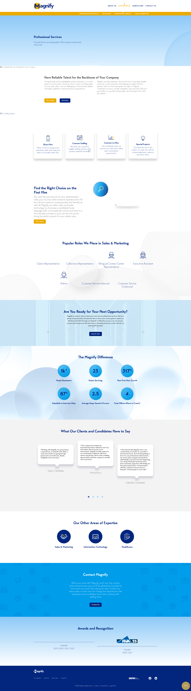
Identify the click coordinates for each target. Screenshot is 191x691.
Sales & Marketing (142, 14)
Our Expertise (124, 6)
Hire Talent (50, 100)
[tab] (88, 497)
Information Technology (89, 14)
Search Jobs (137, 6)
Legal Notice (113, 686)
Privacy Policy (104, 686)
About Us (112, 6)
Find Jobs (65, 100)
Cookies (97, 686)
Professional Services (123, 14)
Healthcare (106, 14)
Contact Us (150, 6)
